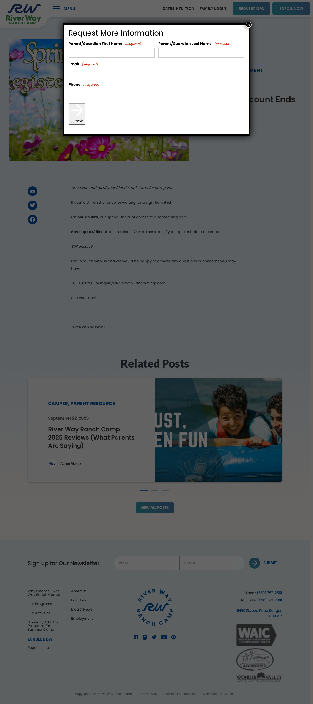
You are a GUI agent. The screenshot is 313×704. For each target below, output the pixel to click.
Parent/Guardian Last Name (194, 43)
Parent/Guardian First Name (105, 43)
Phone (84, 84)
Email (83, 64)
